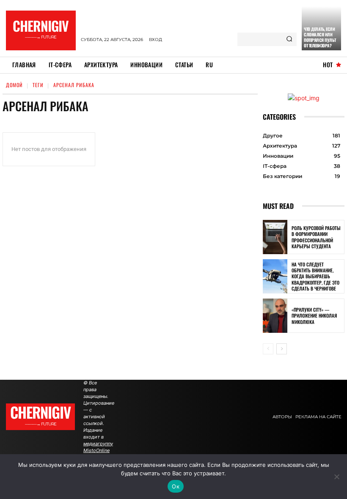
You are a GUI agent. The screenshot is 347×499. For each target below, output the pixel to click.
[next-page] (281, 348)
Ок (175, 486)
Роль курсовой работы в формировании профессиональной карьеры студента (316, 237)
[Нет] (336, 476)
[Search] (289, 39)
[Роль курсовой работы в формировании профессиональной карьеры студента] (275, 237)
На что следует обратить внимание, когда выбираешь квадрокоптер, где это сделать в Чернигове (315, 276)
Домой (14, 84)
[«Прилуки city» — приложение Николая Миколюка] (275, 316)
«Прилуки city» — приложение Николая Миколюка (314, 315)
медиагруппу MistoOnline (98, 447)
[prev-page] (268, 348)
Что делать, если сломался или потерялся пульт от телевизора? (320, 37)
